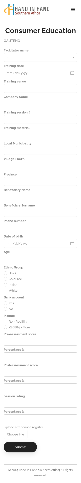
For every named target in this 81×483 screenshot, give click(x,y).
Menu (73, 9)
